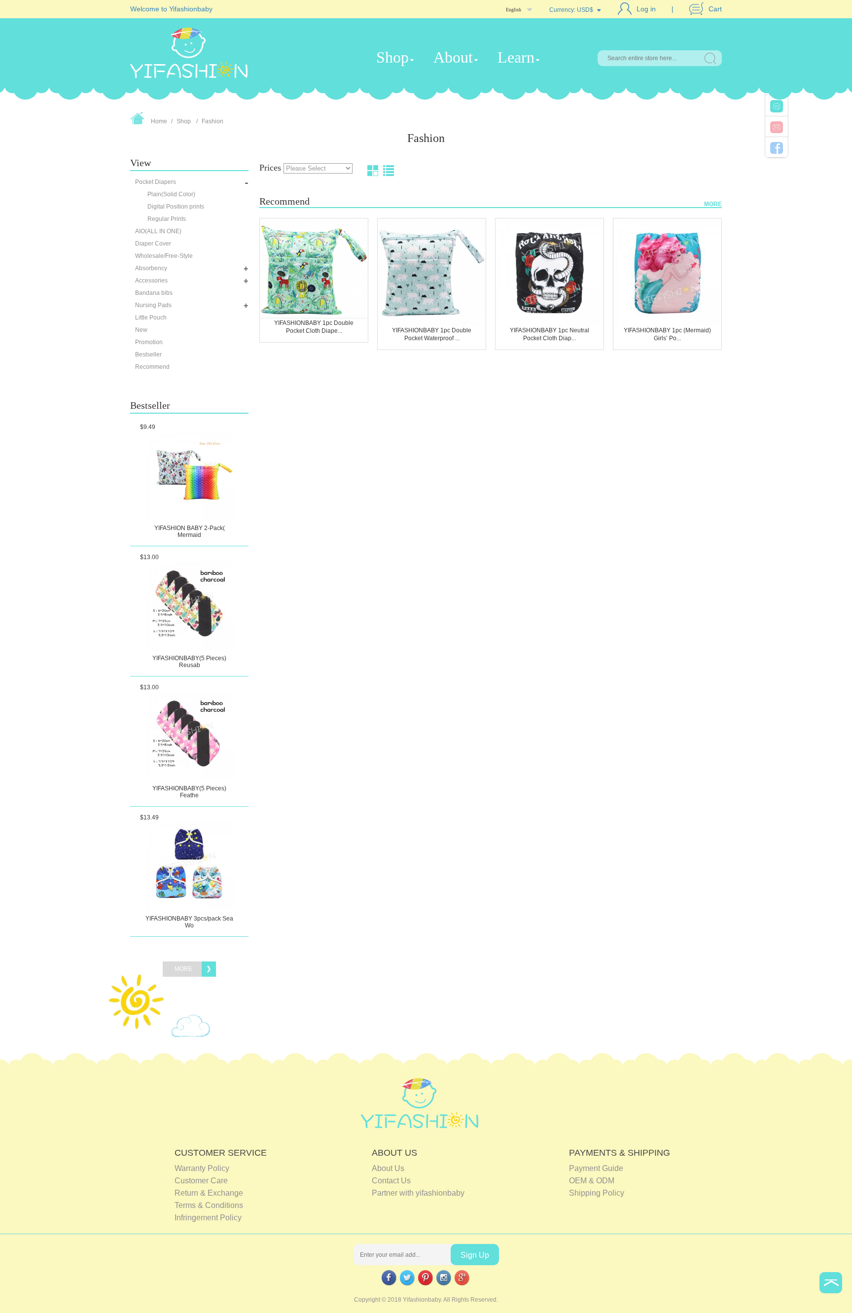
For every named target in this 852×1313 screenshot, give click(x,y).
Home (159, 121)
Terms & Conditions (209, 1205)
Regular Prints (166, 218)
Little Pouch (151, 317)
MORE (713, 204)
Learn (515, 57)
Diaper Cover (153, 243)
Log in (646, 9)
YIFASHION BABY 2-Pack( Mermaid (189, 531)
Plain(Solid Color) (171, 194)
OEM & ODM (591, 1180)
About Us (388, 1168)
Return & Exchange (209, 1193)
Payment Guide (596, 1168)
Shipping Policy (596, 1193)
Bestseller (148, 354)
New (141, 329)
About (453, 57)
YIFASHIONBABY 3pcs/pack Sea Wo (189, 922)
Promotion (149, 342)
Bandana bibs (154, 292)
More (183, 968)
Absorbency (151, 268)
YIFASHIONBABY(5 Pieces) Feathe (189, 792)
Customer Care (201, 1180)
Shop (392, 57)
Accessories (151, 280)
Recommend (152, 366)
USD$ (585, 9)
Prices (271, 168)
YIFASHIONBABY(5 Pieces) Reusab (189, 662)
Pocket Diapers (155, 181)
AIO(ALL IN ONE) (158, 231)
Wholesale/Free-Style (164, 255)
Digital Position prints (175, 206)
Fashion (212, 121)
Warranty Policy (202, 1168)
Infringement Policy (208, 1217)
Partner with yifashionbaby (418, 1193)
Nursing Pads (153, 305)
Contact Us (391, 1180)
